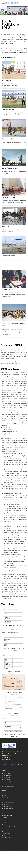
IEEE (5, 793)
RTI (4, 831)
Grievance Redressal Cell (10, 826)
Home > (2, 15)
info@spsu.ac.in (6, 759)
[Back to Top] (24, 858)
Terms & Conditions (8, 829)
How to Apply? (7, 777)
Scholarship (7, 779)
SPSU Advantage (8, 815)
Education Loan (8, 775)
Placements (7, 813)
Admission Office (8, 781)
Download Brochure (9, 786)
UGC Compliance (8, 837)
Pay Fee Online (7, 804)
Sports (15, 15)
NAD (5, 795)
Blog (5, 824)
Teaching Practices (8, 808)
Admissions (7, 773)
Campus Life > (9, 15)
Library (5, 817)
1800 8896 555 (6, 757)
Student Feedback (8, 784)
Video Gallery (7, 833)
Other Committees (8, 797)
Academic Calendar (9, 802)
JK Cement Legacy (8, 806)
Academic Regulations (9, 799)
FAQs (5, 835)
